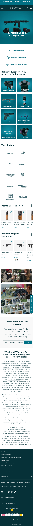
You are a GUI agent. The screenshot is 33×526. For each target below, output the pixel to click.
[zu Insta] (16, 306)
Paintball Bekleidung (17, 387)
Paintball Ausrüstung (19, 381)
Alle (28, 205)
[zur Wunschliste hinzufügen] (10, 212)
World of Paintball (14, 379)
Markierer (24, 365)
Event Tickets (5, 451)
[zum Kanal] (16, 276)
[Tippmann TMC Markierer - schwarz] (17, 259)
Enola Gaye (6, 409)
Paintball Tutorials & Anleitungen (11, 457)
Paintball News (6, 454)
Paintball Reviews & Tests (9, 463)
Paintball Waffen (9, 383)
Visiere (17, 367)
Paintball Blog (5, 460)
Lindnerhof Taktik (19, 409)
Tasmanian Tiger (22, 407)
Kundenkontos (7, 471)
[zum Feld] (16, 291)
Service (4, 476)
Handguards (7, 367)
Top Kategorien (8, 497)
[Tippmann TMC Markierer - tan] (15, 259)
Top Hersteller (8, 503)
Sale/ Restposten (6, 465)
